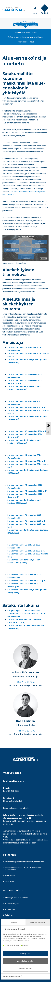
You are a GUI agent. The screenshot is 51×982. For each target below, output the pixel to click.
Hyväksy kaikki (25, 953)
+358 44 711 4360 (25, 730)
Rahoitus (9, 915)
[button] (35, 9)
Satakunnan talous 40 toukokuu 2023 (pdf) (26, 521)
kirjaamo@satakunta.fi (13, 801)
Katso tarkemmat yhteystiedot (16, 808)
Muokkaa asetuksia (25, 969)
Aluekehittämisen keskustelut (25, 32)
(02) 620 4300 (13, 791)
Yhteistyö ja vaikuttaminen (16, 897)
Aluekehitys (10, 909)
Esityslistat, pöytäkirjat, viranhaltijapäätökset (24, 861)
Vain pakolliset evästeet (25, 961)
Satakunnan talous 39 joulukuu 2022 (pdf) (26, 550)
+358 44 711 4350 (25, 681)
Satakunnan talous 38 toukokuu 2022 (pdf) (26, 580)
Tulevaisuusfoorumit (25, 42)
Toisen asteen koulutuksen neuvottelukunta (25, 37)
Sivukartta (9, 881)
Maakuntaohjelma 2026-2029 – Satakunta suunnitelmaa (23, 868)
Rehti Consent (16, 976)
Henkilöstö (10, 875)
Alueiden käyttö (12, 903)
